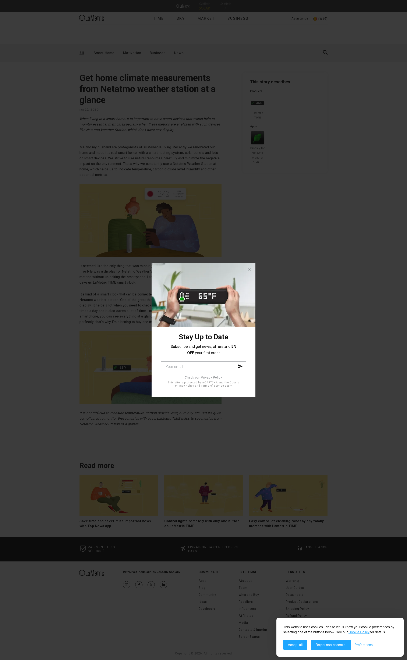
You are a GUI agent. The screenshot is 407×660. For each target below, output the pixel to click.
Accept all (295, 644)
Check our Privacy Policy (203, 377)
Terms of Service (212, 385)
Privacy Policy (184, 385)
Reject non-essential (330, 644)
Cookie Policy (358, 631)
